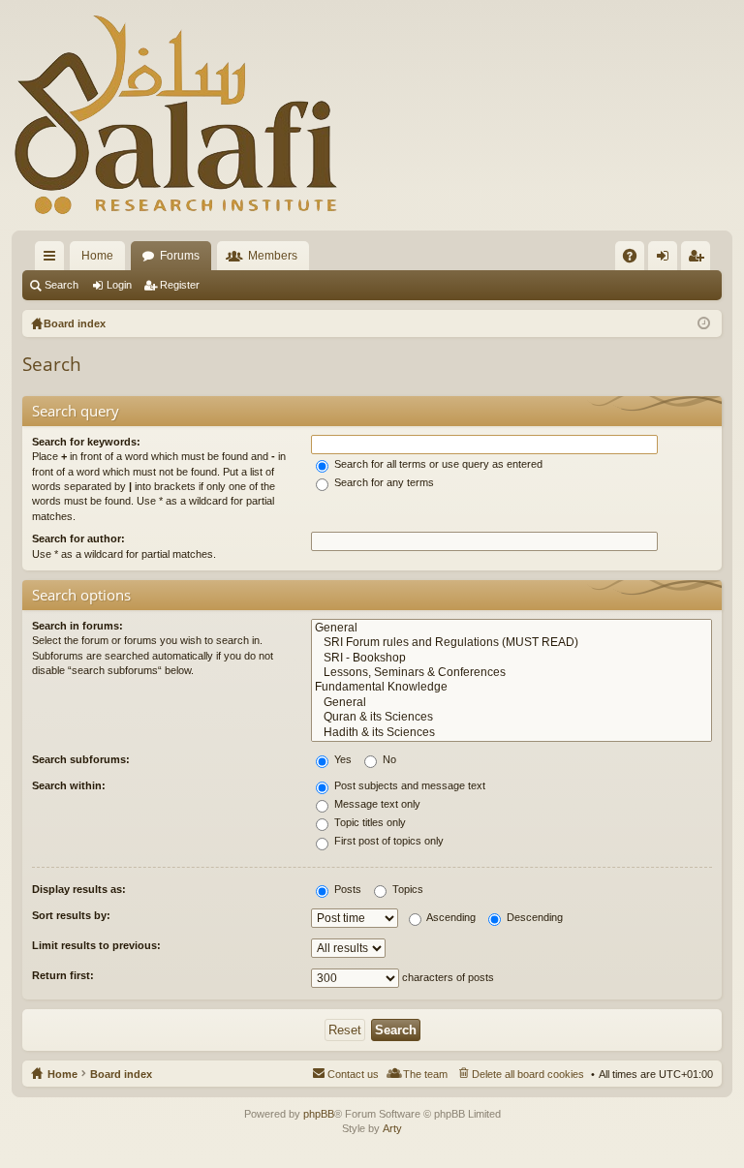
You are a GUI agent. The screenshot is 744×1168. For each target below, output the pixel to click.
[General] (511, 628)
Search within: (69, 785)
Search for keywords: (86, 441)
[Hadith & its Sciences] (511, 732)
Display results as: (79, 889)
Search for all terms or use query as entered (436, 464)
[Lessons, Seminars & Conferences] (511, 672)
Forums (180, 255)
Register (180, 285)
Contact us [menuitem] (353, 1074)
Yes (341, 759)
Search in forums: (77, 625)
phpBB (318, 1114)
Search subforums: (81, 759)
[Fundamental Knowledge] (511, 687)
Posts (346, 889)
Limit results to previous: (96, 945)
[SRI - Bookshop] (511, 658)
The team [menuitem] (425, 1074)
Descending (533, 917)
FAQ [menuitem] (636, 259)
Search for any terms (382, 482)
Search (61, 285)
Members (272, 255)
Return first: (63, 975)
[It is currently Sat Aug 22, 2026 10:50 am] (704, 323)
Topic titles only (368, 822)
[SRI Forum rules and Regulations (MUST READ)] (511, 642)
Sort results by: (71, 915)
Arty (392, 1128)
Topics (406, 889)
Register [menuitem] (699, 259)
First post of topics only (387, 840)
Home (97, 255)
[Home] (176, 115)
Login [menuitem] (666, 259)
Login (119, 285)
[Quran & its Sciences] (511, 717)
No (388, 759)
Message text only (375, 804)
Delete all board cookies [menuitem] (528, 1074)
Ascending (450, 917)
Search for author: (78, 538)
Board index (121, 1074)
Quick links (53, 259)
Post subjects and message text (408, 785)
